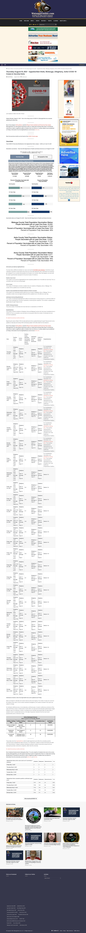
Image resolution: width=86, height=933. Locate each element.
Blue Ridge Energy (21, 908)
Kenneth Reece (10, 76)
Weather (43, 20)
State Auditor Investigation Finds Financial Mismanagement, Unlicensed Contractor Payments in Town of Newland (71, 845)
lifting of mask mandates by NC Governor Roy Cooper (38, 125)
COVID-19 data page (33, 136)
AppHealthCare (19, 741)
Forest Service (22, 912)
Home (20, 20)
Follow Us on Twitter (30, 874)
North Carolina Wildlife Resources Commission (16, 920)
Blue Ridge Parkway (11, 910)
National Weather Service (12, 918)
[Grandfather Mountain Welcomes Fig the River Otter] (52, 812)
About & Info (63, 20)
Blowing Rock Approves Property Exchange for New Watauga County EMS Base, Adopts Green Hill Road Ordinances (33, 827)
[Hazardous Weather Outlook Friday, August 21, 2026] (33, 837)
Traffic (50, 20)
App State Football (11, 908)
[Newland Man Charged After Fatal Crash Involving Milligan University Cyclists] (33, 855)
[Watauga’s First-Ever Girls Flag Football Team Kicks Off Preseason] (14, 812)
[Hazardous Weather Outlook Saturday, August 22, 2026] (71, 812)
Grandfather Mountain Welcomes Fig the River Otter (52, 819)
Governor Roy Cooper (12, 914)
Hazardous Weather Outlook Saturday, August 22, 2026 (69, 819)
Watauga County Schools (12, 925)
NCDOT (22, 918)
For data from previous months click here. (15, 317)
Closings (55, 20)
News (32, 20)
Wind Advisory (23, 925)
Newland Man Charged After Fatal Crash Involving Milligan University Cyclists (33, 862)
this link (35, 757)
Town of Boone (16, 923)
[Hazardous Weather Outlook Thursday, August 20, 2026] (14, 855)
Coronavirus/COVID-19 (19, 68)
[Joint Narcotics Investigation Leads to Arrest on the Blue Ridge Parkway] (52, 837)
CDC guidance (19, 125)
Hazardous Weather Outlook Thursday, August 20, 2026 (12, 862)
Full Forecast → (82, 64)
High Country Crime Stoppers (13, 916)
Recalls (9, 923)
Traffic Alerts (77, 930)
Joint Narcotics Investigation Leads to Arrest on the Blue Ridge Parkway (52, 844)
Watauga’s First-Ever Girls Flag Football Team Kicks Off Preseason (14, 819)
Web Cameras (70, 930)
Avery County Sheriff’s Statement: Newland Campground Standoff (14, 846)
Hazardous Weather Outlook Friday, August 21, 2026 (33, 844)
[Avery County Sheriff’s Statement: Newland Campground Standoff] (14, 838)
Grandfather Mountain (23, 914)
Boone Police (21, 910)
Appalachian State (11, 905)
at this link (37, 129)
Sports (37, 20)
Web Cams (26, 20)
